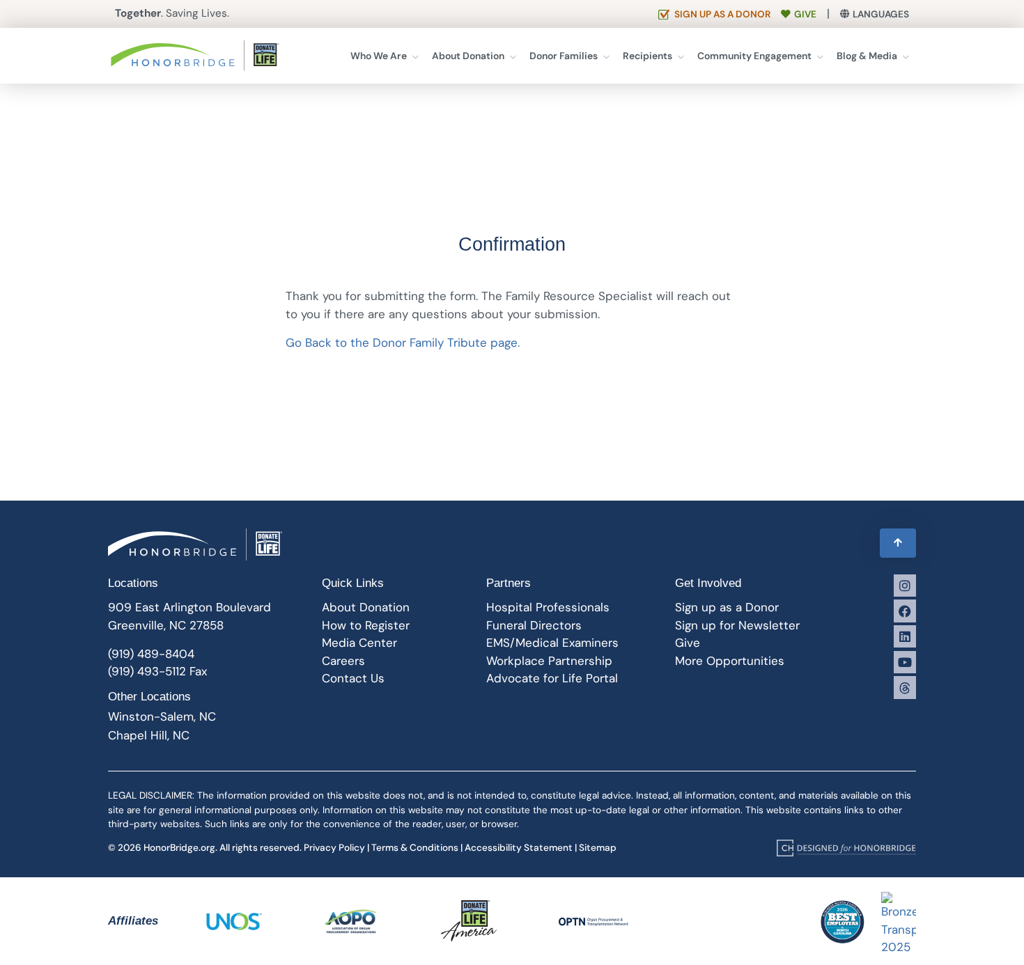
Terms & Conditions (414, 848)
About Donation (468, 55)
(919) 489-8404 (151, 653)
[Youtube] (905, 662)
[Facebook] (905, 610)
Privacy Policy (334, 848)
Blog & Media (867, 55)
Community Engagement (754, 55)
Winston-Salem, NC (162, 716)
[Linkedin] (905, 636)
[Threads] (905, 687)
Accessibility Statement (519, 848)
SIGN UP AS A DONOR (722, 14)
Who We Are (378, 55)
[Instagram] (905, 585)
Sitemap (597, 848)
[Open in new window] (846, 847)
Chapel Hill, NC (148, 735)
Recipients (647, 55)
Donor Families (563, 55)
